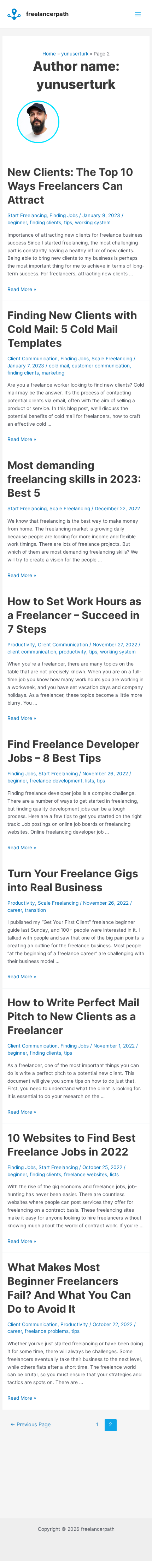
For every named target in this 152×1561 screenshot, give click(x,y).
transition (35, 910)
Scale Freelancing (112, 358)
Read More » (21, 289)
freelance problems (47, 1331)
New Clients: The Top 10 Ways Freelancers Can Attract (70, 186)
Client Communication (32, 358)
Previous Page (30, 1424)
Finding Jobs (63, 215)
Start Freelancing (27, 215)
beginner (17, 222)
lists (89, 781)
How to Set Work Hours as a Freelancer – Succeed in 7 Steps (74, 615)
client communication (31, 652)
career (14, 910)
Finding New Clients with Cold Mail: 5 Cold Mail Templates (72, 329)
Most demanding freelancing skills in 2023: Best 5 (74, 479)
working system (93, 222)
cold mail (59, 365)
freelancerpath (47, 13)
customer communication (101, 365)
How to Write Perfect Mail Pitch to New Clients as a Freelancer (73, 1016)
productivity (72, 652)
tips (68, 222)
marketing (53, 373)
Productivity (21, 644)
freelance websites (85, 1174)
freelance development (56, 781)
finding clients (45, 222)
